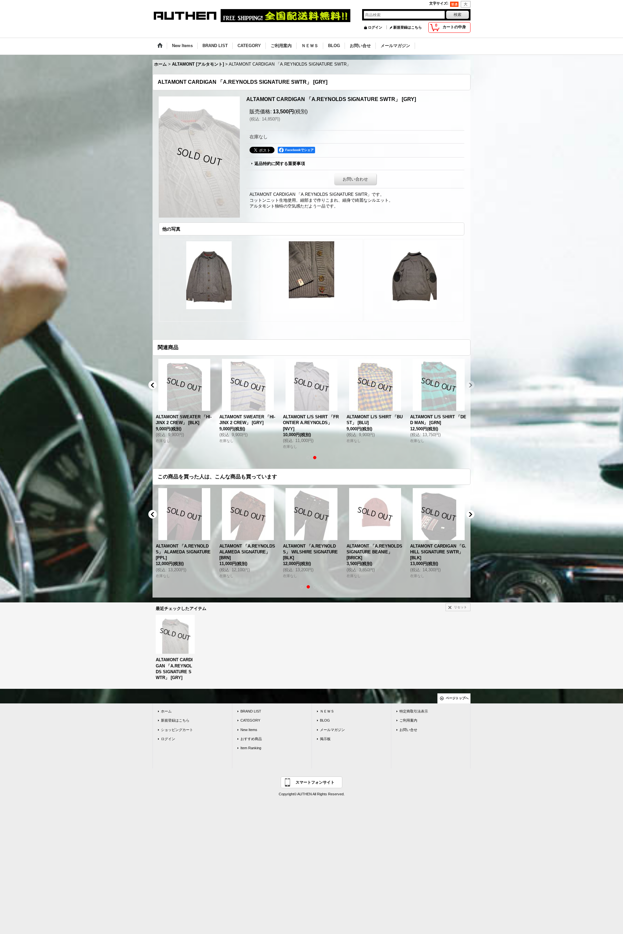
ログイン (375, 27)
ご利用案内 (408, 720)
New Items (248, 730)
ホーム (166, 711)
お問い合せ (408, 730)
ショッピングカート (177, 730)
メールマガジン (332, 730)
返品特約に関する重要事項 (279, 163)
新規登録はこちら (407, 27)
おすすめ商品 (251, 739)
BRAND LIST (250, 711)
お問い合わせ (355, 179)
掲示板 (325, 739)
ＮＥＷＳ (327, 711)
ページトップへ (457, 698)
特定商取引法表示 (413, 711)
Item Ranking (250, 748)
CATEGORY (250, 720)
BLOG (325, 720)
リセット (460, 607)
